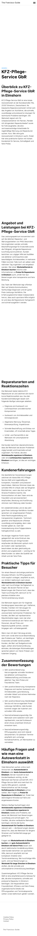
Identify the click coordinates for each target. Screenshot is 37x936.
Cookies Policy (8, 917)
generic (4, 68)
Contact (6, 921)
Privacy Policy (8, 919)
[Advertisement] (18, 34)
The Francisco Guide (11, 3)
